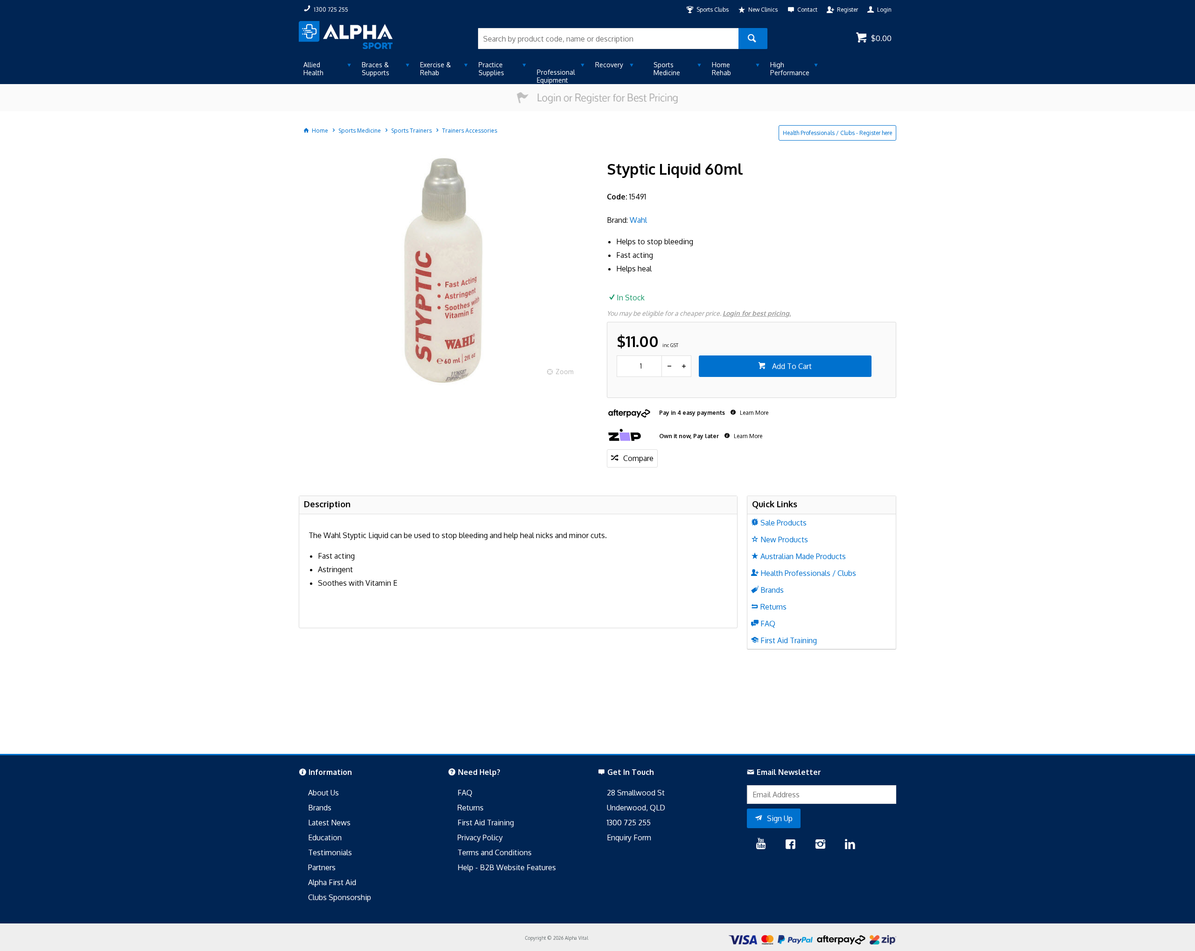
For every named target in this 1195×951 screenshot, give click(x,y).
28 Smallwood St (636, 792)
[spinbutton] (639, 366)
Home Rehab (721, 69)
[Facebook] (790, 844)
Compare (638, 458)
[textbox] (608, 38)
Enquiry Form (629, 837)
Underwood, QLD (636, 807)
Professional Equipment (556, 76)
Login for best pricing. (757, 313)
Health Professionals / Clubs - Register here (837, 132)
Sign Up (780, 818)
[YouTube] (761, 844)
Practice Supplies (491, 69)
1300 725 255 (629, 822)
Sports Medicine (667, 69)
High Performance (789, 69)
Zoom (564, 372)
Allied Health (313, 69)
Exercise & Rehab (435, 69)
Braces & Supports (375, 69)
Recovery (609, 65)
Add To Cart (791, 366)
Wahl (638, 220)
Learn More (753, 412)
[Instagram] (820, 844)
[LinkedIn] (850, 844)
